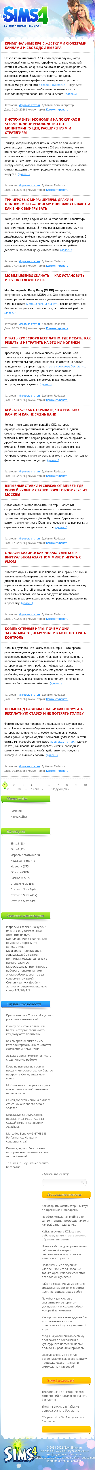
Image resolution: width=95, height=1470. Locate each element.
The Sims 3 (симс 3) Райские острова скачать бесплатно (60, 1408)
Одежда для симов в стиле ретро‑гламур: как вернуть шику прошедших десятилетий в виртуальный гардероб (64, 1361)
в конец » (37, 789)
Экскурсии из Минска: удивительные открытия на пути (26, 931)
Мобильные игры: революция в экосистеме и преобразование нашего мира (28, 1089)
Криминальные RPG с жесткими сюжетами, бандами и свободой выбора (46, 45)
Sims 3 (15, 843)
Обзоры (16, 872)
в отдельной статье (52, 85)
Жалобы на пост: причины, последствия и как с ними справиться (26, 958)
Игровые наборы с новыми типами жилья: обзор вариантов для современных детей (26, 972)
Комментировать (57, 109)
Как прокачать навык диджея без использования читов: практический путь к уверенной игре (64, 1323)
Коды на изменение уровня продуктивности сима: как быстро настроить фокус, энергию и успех (29, 1072)
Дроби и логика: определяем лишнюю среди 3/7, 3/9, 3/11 (26, 986)
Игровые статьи (29, 105)
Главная (16, 811)
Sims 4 (15, 849)
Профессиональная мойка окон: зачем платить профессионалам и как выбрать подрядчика (65, 1221)
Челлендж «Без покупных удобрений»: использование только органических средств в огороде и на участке (63, 1271)
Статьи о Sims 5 (21, 901)
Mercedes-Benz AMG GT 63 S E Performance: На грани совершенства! (26, 1137)
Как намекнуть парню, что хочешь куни (26, 943)
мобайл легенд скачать (42, 304)
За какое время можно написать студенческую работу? (28, 1058)
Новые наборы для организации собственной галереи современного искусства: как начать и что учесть (64, 1252)
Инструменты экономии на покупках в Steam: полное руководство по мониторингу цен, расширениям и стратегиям (42, 126)
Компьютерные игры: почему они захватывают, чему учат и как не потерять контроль (45, 633)
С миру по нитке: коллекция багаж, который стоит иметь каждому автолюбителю (26, 1030)
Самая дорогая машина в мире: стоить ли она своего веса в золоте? (28, 1104)
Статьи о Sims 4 (21, 895)
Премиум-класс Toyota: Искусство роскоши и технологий (29, 1017)
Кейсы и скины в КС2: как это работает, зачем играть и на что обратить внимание (64, 1235)
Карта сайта (19, 816)
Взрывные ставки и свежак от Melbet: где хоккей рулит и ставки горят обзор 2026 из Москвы (46, 490)
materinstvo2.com (53, 1457)
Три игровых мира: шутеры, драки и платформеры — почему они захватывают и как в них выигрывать (47, 204)
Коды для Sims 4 (21, 861)
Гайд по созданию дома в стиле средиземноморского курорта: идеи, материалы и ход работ (63, 1288)
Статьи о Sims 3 (21, 889)
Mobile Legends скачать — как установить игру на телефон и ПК (45, 277)
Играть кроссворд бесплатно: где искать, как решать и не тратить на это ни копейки (48, 340)
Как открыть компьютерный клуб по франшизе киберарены (65, 1208)
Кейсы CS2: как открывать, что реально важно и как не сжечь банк (42, 412)
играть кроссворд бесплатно (65, 366)
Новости (16, 866)
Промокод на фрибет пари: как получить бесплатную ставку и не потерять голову (44, 711)
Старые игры (19, 884)
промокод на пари (63, 741)
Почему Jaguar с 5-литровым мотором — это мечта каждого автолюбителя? (27, 1152)
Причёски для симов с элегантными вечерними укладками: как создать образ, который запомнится (62, 1304)
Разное (15, 878)
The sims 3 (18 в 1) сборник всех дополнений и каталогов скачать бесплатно (64, 1396)
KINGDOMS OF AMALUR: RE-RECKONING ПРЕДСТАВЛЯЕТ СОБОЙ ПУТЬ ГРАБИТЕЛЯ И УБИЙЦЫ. (25, 1121)
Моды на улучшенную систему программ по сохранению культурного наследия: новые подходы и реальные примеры (63, 1342)
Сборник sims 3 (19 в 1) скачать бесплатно (63, 1419)
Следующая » (60, 789)
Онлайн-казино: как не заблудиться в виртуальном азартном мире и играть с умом (43, 557)
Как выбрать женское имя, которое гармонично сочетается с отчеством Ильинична (28, 1045)
